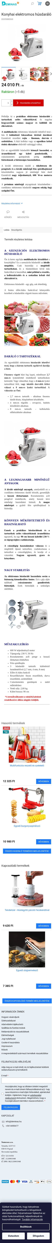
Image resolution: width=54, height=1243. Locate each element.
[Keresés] (32, 3)
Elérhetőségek (7, 1035)
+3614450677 (12, 1126)
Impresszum (7, 1046)
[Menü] (47, 3)
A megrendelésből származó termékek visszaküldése (24, 1053)
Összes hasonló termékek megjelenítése (27, 851)
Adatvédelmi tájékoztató (12, 1024)
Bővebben (43, 926)
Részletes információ (10, 203)
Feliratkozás (11, 1107)
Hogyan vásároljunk (10, 1017)
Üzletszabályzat (8, 1020)
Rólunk (4, 1050)
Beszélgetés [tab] (16, 230)
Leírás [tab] (6, 230)
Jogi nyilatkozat (8, 1039)
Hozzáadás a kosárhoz (30, 103)
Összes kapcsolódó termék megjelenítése (27, 1001)
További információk (32, 1219)
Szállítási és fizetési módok (13, 1028)
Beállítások (26, 1226)
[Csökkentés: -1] (11, 104)
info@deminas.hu (14, 1121)
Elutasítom (13, 1236)
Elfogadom (38, 1236)
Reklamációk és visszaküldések (15, 1032)
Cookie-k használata (10, 1042)
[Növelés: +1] (11, 101)
